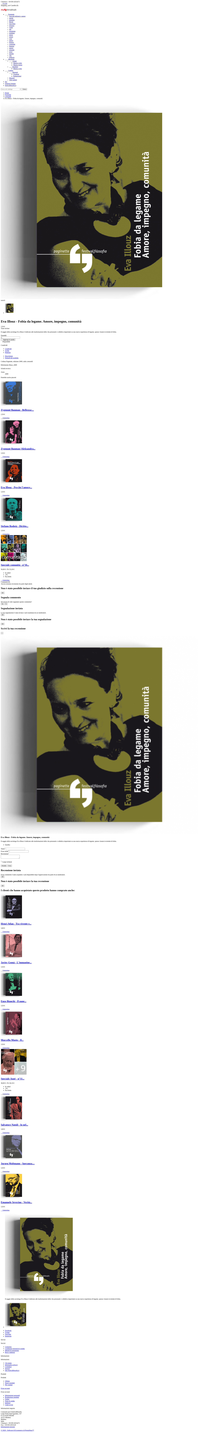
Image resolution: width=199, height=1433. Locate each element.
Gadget (9, 70)
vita (10, 55)
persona (11, 26)
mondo (11, 54)
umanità (11, 50)
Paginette (9, 14)
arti (10, 29)
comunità (12, 44)
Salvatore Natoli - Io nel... (14, 1124)
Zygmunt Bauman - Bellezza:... (17, 410)
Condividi (8, 349)
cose (10, 39)
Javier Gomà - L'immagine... (16, 962)
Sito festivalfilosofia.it (12, 1370)
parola (11, 18)
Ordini (7, 1399)
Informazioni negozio (8, 1427)
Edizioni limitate (10, 84)
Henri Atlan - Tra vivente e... (16, 923)
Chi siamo (8, 1363)
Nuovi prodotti (10, 1383)
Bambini (13, 67)
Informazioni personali (12, 1395)
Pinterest (8, 352)
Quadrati (16, 74)
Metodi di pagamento (12, 1350)
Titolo (3, 849)
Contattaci (8, 1367)
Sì (6, 604)
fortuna (11, 42)
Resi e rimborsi (10, 1352)
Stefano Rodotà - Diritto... (14, 526)
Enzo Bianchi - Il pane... (13, 1001)
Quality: (7, 845)
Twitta (7, 351)
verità (11, 27)
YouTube (8, 1334)
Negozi (7, 1368)
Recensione (5, 854)
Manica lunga (17, 65)
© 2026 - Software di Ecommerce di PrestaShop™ (17, 1430)
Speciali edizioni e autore (17, 16)
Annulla (4, 866)
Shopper (12, 78)
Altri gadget (13, 80)
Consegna (8, 1347)
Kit (6, 82)
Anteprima (5, 418)
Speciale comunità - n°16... (15, 565)
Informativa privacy (11, 1365)
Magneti (13, 72)
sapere (11, 48)
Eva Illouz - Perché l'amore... (16, 487)
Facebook (8, 1330)
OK (3, 593)
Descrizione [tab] (9, 356)
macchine (12, 24)
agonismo (12, 31)
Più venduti (8, 1385)
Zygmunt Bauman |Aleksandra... (18, 448)
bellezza (11, 57)
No (2, 604)
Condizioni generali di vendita (15, 1349)
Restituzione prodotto (12, 1397)
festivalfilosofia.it (10, 85)
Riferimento (5, 365)
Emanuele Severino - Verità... (16, 1202)
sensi (10, 52)
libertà (11, 22)
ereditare (12, 33)
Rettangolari (17, 76)
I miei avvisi (9, 1405)
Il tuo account (5, 1388)
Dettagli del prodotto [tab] (11, 358)
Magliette (9, 59)
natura (11, 40)
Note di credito (10, 1401)
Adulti (13, 61)
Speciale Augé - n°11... (12, 1078)
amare (11, 37)
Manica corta (17, 63)
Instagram (8, 1336)
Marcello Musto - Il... (12, 1040)
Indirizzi (7, 1403)
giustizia (12, 20)
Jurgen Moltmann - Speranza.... (18, 1163)
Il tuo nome (5, 851)
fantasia (11, 46)
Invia (9, 866)
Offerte (7, 1381)
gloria (11, 35)
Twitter (7, 1332)
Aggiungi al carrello (8, 340)
